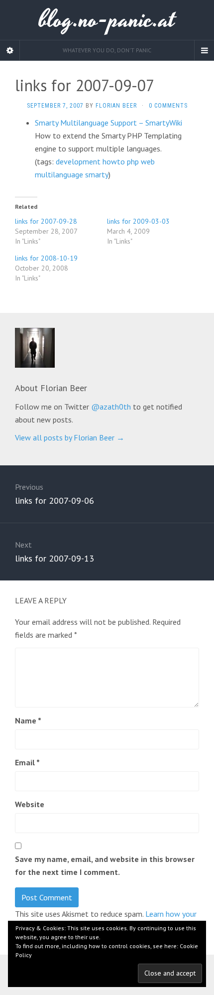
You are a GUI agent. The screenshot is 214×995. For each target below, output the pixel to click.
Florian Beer (116, 105)
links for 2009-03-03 (138, 221)
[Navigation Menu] (204, 50)
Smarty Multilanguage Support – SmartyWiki (108, 123)
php (133, 161)
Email (27, 762)
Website (29, 804)
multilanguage (59, 174)
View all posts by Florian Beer (69, 437)
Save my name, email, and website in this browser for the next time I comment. (105, 865)
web (148, 161)
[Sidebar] (10, 50)
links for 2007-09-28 (46, 221)
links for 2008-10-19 (46, 258)
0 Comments (168, 105)
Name (28, 720)
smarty (96, 174)
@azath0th (111, 407)
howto (114, 161)
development (78, 161)
